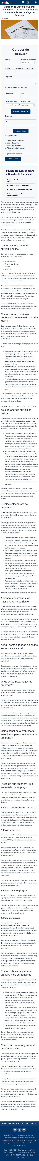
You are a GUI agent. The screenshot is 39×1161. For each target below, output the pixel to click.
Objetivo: (8, 76)
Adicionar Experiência (20, 111)
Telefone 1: (19, 68)
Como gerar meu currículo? (19, 186)
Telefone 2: (30, 68)
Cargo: (23, 93)
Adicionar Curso (20, 131)
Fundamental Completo (15, 140)
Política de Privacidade (10, 1123)
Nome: (7, 60)
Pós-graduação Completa (16, 148)
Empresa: (9, 93)
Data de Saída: (26, 102)
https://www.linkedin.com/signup (19, 725)
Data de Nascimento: (28, 60)
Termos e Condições (28, 1123)
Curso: (8, 122)
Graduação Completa (14, 145)
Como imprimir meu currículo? (20, 190)
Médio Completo (13, 143)
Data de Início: (11, 102)
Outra (9, 150)
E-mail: (7, 68)
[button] (20, 181)
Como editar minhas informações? (15, 194)
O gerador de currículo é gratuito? (17, 180)
